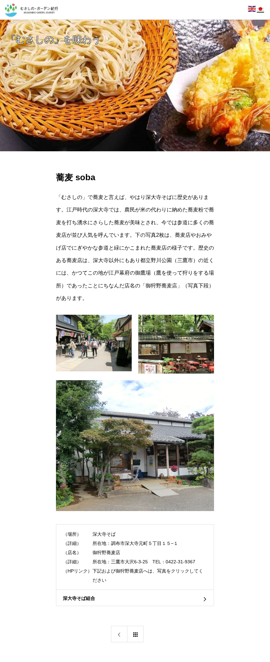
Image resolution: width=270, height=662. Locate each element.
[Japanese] (260, 8)
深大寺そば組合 (79, 598)
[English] (252, 8)
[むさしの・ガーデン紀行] (31, 9)
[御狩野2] (135, 445)
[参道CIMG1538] (94, 343)
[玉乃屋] (176, 344)
